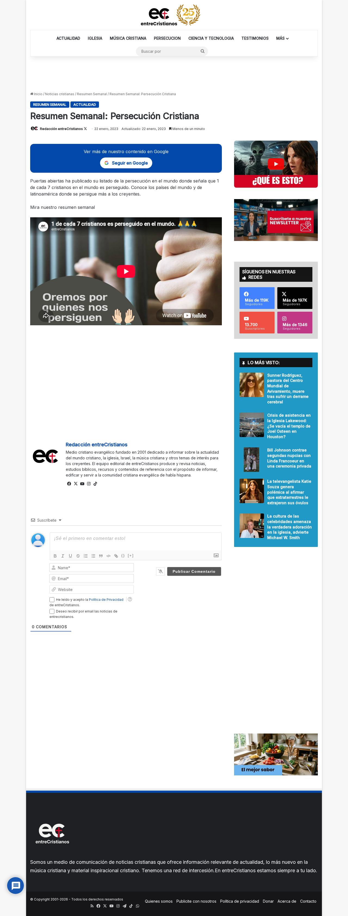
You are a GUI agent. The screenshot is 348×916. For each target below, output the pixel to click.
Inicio (37, 94)
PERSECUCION (167, 38)
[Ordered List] (85, 556)
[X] (75, 484)
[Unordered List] (93, 556)
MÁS (280, 38)
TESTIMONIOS (255, 38)
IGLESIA (95, 38)
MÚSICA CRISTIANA (128, 38)
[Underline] (70, 556)
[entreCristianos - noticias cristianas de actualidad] (174, 15)
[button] (276, 164)
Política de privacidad (239, 901)
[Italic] (63, 556)
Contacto (308, 901)
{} (123, 555)
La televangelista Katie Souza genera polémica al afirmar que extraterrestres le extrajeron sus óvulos (289, 492)
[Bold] (55, 556)
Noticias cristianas (59, 94)
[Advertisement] (174, 74)
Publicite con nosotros (196, 901)
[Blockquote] (101, 556)
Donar (268, 901)
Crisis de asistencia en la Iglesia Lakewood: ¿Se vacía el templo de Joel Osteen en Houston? (289, 426)
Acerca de (287, 901)
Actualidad (84, 104)
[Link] (116, 556)
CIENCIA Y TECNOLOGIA (211, 38)
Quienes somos (159, 901)
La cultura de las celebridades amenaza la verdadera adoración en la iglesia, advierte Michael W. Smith (289, 527)
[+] (131, 555)
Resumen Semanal (92, 94)
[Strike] (78, 556)
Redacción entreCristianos (61, 129)
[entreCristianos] (52, 855)
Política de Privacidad (106, 600)
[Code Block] (108, 556)
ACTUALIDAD (68, 38)
